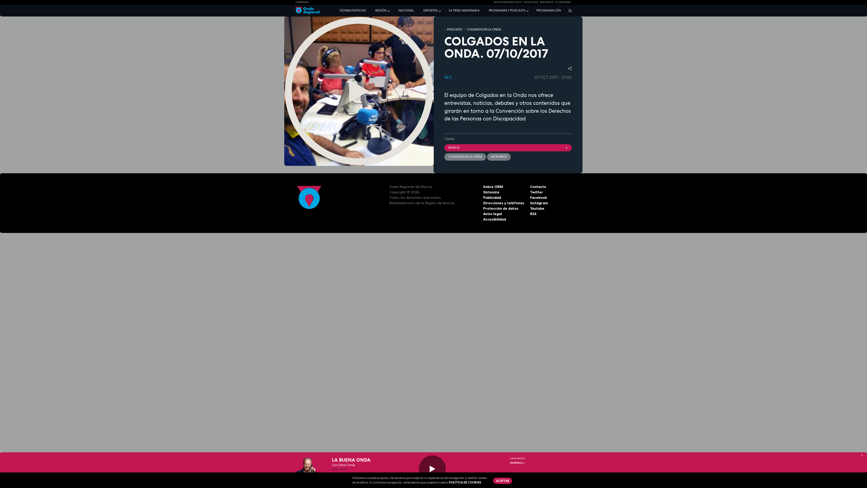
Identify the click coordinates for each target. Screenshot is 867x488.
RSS (533, 213)
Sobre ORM (493, 186)
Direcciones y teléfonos (503, 203)
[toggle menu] (389, 10)
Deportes (430, 10)
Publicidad (492, 197)
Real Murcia (546, 2)
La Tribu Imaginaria (464, 10)
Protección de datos (500, 208)
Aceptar (502, 481)
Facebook (538, 197)
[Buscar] (569, 10)
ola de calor (531, 2)
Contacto (538, 186)
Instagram (539, 203)
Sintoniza (491, 192)
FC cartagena (563, 2)
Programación (548, 10)
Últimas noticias (353, 10)
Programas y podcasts (507, 10)
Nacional (406, 10)
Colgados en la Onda (484, 29)
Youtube (537, 208)
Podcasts (454, 29)
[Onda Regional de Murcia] (307, 10)
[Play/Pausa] (432, 469)
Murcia (454, 148)
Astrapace (499, 157)
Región (381, 10)
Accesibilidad (494, 219)
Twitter (536, 192)
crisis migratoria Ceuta (508, 2)
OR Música (516, 462)
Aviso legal (492, 213)
